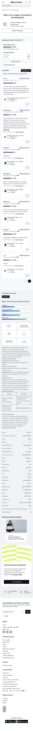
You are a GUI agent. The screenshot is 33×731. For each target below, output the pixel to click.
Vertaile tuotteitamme (8, 655)
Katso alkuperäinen (20, 132)
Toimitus (5, 646)
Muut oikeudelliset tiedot (9, 682)
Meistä (4, 625)
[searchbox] (17, 5)
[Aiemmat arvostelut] (25, 281)
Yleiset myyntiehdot (8, 675)
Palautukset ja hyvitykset (9, 649)
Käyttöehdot (6, 673)
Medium (5, 702)
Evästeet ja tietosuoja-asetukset (11, 679)
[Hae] (3, 5)
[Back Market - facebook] (7, 632)
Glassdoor (5, 700)
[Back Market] (16, 2)
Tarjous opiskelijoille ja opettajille (11, 627)
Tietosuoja (5, 677)
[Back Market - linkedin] (4, 632)
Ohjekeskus (5, 651)
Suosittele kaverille (7, 665)
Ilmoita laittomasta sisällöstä (10, 686)
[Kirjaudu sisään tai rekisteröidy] (26, 2)
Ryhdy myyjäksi (6, 640)
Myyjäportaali (6, 642)
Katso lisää (6, 130)
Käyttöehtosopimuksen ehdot (10, 684)
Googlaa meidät (17, 574)
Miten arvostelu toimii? (10, 64)
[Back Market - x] (11, 632)
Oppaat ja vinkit (6, 653)
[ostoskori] (29, 2)
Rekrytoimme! (6, 629)
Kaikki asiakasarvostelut (8, 657)
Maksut (4, 644)
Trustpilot (5, 698)
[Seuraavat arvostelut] (29, 281)
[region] (16, 531)
